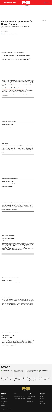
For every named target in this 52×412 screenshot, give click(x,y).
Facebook (41, 401)
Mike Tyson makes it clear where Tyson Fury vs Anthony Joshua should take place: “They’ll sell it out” (32, 379)
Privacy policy (30, 401)
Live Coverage (4, 398)
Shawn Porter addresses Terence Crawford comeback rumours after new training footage (6, 379)
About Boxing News (31, 396)
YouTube (41, 396)
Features (9, 2)
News (5, 2)
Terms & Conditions (31, 400)
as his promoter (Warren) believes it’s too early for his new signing (17, 88)
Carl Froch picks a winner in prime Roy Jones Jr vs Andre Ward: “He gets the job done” (45, 378)
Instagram (42, 398)
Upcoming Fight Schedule (19, 396)
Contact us (29, 398)
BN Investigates (4, 401)
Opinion (14, 2)
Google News (42, 403)
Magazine (46, 2)
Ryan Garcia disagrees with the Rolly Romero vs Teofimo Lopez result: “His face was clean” (19, 379)
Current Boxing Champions (19, 398)
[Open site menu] (2, 2)
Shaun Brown (3, 30)
